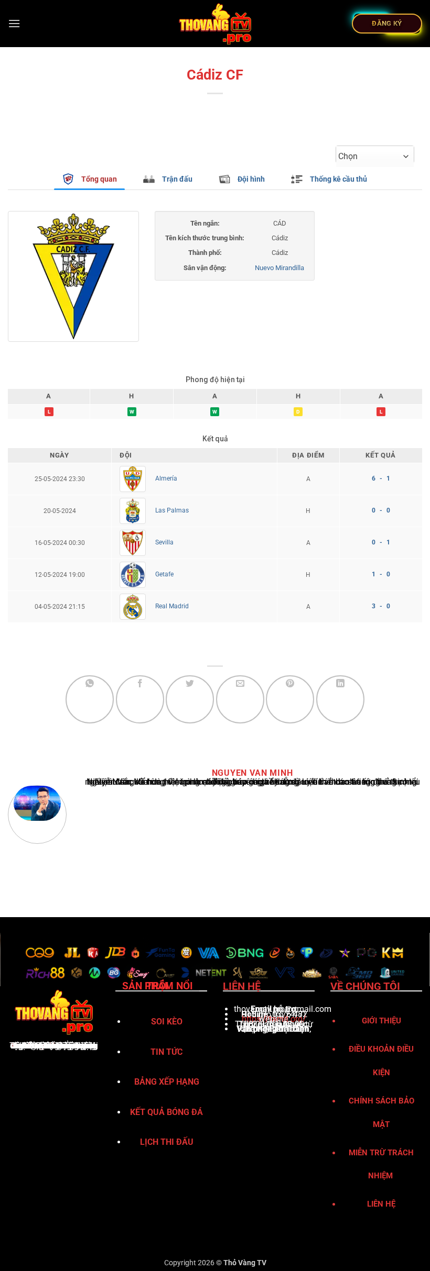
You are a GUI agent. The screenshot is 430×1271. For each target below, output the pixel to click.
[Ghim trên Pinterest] (290, 699)
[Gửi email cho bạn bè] (240, 699)
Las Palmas (172, 510)
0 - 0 (381, 510)
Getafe (164, 574)
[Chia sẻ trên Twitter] (190, 699)
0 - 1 (381, 542)
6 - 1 (381, 478)
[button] (14, 23)
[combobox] (375, 156)
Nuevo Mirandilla (279, 268)
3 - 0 (381, 606)
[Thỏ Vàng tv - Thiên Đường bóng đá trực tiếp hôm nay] (215, 23)
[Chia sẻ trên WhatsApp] (90, 699)
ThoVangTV (32, 1046)
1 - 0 (381, 574)
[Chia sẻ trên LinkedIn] (340, 699)
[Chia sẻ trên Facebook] (140, 699)
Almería (166, 478)
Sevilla (164, 542)
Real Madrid (172, 606)
